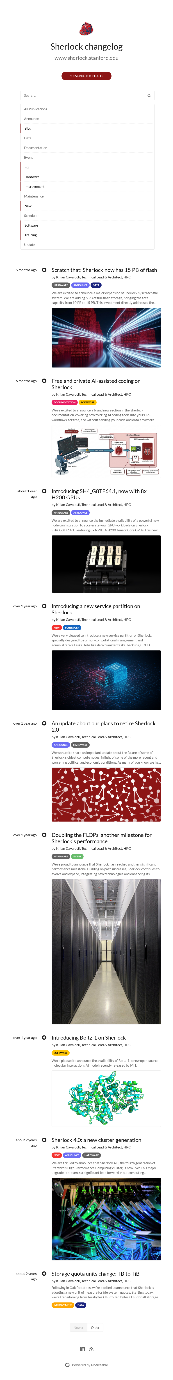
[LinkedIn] (84, 1348)
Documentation (35, 148)
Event (28, 157)
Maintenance (34, 196)
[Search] (149, 95)
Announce (31, 119)
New (28, 206)
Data (28, 138)
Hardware (32, 177)
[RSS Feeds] (91, 1348)
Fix (27, 167)
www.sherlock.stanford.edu (86, 57)
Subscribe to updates (86, 76)
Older (95, 1327)
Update (29, 245)
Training (31, 235)
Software (31, 225)
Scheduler (31, 216)
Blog (28, 128)
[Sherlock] (86, 30)
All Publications (35, 109)
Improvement (35, 186)
